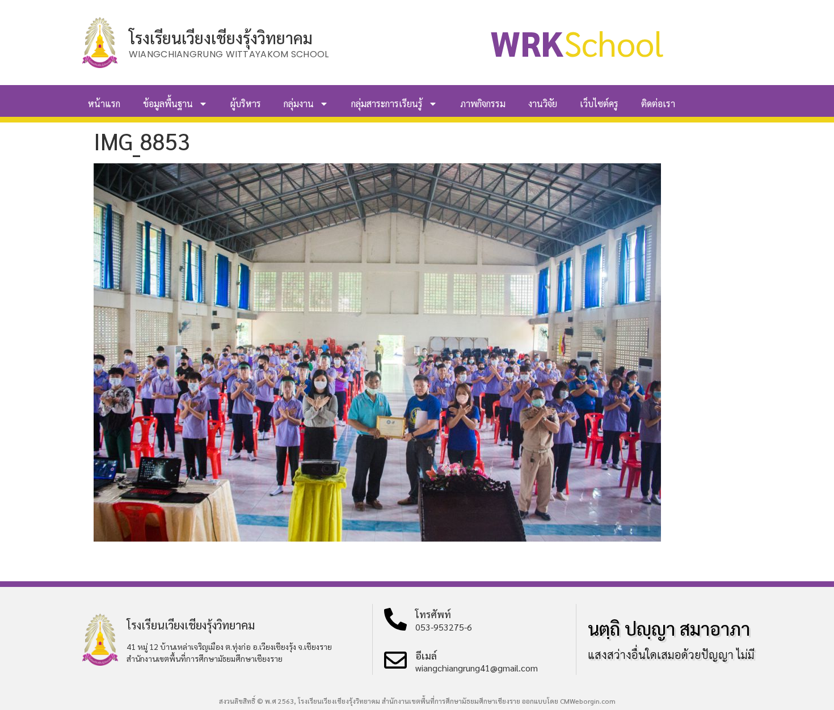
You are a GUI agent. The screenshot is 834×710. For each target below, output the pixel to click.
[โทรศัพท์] (395, 619)
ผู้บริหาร (245, 103)
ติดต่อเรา (658, 103)
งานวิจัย (542, 103)
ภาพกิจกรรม (483, 103)
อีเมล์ (426, 655)
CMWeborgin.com (588, 700)
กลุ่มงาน (299, 103)
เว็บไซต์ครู (599, 103)
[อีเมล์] (395, 660)
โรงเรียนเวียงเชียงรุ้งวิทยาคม (221, 37)
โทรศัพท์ (433, 614)
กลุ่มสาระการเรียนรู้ (387, 103)
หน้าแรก (104, 103)
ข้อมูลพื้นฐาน (168, 103)
